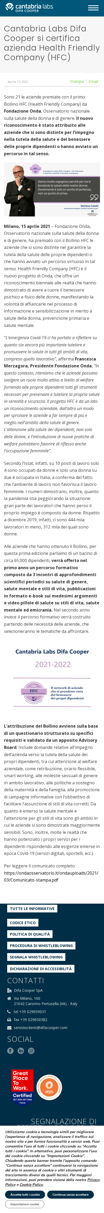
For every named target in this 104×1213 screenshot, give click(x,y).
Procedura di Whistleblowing (41, 945)
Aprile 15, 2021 (18, 82)
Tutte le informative (32, 908)
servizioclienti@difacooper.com (40, 1027)
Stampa (77, 81)
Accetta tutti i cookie (25, 1194)
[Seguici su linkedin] (21, 1051)
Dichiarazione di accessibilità (41, 968)
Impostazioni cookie (24, 1204)
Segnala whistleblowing (36, 957)
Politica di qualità (30, 934)
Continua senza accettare (71, 1194)
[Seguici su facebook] (10, 1051)
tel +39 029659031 (30, 1011)
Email (93, 81)
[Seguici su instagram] (31, 1051)
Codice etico (23, 922)
